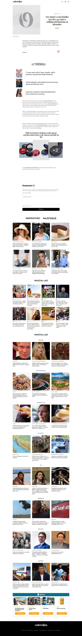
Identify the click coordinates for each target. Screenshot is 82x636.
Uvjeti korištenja (29, 630)
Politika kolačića (57, 630)
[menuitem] (65, 2)
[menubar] (65, 2)
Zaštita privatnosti (43, 630)
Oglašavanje (50, 630)
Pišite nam (24, 630)
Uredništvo (36, 630)
